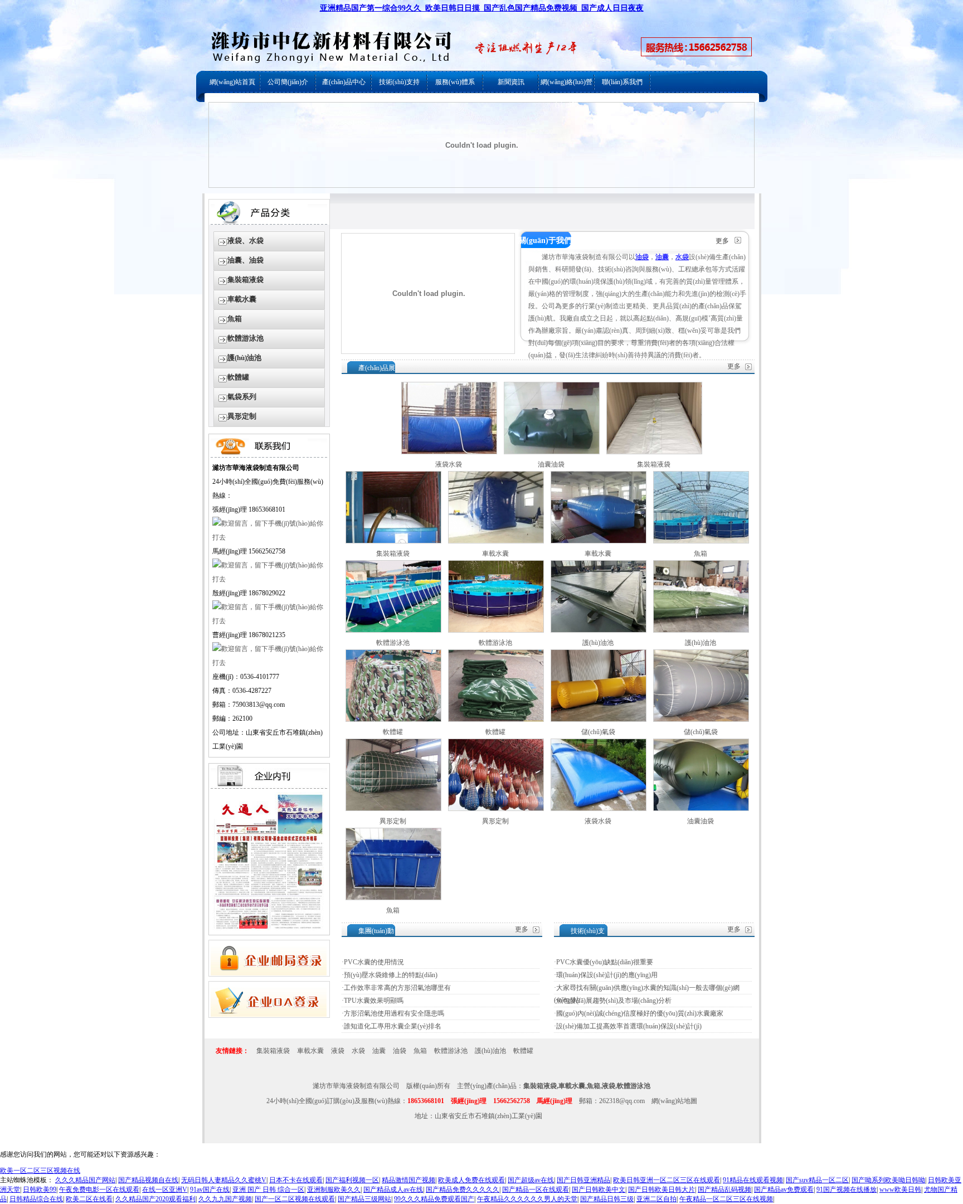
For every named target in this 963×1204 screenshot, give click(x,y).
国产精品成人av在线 (393, 1189)
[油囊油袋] (552, 452)
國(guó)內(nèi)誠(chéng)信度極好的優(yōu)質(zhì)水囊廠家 (639, 1013)
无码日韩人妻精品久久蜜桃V (223, 1180)
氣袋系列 (241, 396)
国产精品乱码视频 (724, 1189)
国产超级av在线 (531, 1180)
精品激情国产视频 (408, 1180)
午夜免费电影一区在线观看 (99, 1189)
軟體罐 (238, 377)
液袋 (337, 1051)
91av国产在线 (210, 1189)
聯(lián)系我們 (622, 82)
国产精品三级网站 (364, 1199)
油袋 (399, 1051)
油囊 (379, 1051)
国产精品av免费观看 (784, 1189)
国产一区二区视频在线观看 (295, 1199)
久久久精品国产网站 (85, 1180)
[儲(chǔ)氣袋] (598, 720)
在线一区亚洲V (164, 1189)
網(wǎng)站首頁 (232, 82)
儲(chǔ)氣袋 (598, 732)
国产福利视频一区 (352, 1180)
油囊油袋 (551, 464)
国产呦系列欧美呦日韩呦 (888, 1180)
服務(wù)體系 (455, 82)
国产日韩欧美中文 (598, 1189)
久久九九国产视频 (225, 1199)
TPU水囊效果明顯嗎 (373, 1000)
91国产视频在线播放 (846, 1189)
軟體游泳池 (245, 338)
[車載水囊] (496, 541)
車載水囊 (241, 299)
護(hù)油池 (244, 357)
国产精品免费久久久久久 (462, 1189)
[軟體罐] (393, 720)
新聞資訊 (511, 82)
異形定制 (241, 416)
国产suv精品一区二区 (817, 1180)
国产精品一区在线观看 (535, 1189)
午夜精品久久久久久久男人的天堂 (527, 1199)
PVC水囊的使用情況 (374, 962)
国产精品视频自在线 (148, 1180)
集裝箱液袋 (245, 279)
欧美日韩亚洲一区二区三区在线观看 (666, 1180)
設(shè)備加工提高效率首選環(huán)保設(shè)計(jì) (629, 1026)
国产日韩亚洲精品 (583, 1180)
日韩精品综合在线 (36, 1199)
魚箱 (234, 318)
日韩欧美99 (39, 1189)
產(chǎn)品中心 (344, 82)
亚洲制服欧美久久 (334, 1189)
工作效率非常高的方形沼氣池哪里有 (397, 988)
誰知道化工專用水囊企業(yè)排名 (392, 1026)
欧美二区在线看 (89, 1199)
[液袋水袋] (449, 452)
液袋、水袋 (245, 240)
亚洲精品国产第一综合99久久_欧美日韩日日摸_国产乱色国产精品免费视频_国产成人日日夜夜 (482, 8)
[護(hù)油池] (598, 630)
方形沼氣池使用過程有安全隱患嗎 (394, 1013)
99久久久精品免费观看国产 (434, 1199)
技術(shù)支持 (399, 82)
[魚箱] (701, 541)
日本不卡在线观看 (296, 1180)
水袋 (358, 1051)
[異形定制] (393, 809)
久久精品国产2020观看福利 (155, 1199)
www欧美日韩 (900, 1189)
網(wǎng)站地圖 (674, 1101)
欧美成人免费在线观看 (471, 1180)
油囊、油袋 (245, 260)
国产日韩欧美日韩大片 (661, 1189)
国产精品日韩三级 (607, 1199)
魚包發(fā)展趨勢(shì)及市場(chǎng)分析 (614, 1000)
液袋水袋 (448, 464)
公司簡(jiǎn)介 (288, 82)
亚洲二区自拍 (656, 1199)
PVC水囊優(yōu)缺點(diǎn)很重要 (604, 962)
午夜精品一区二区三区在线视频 (726, 1199)
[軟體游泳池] (393, 630)
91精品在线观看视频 (753, 1180)
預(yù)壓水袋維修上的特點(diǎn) (390, 975)
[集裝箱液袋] (654, 452)
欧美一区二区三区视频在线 (40, 1170)
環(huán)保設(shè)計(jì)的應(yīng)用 (607, 975)
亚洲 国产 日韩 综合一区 (268, 1189)
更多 (722, 241)
